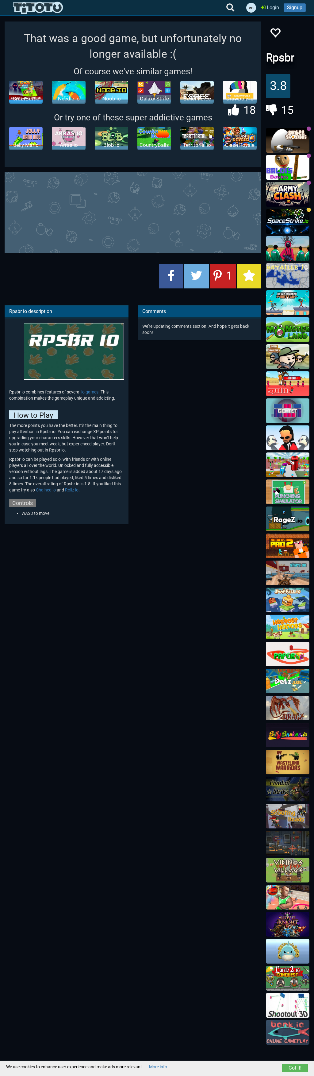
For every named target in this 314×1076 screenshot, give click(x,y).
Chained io (46, 489)
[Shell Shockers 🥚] (287, 140)
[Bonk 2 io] (287, 1032)
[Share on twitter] (196, 276)
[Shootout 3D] (287, 1005)
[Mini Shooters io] (287, 356)
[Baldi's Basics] (287, 167)
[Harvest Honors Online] (287, 627)
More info (158, 1066)
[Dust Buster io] (287, 464)
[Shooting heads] (287, 816)
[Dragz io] (287, 708)
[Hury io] (287, 951)
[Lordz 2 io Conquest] (287, 978)
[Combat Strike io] (287, 789)
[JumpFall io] (287, 600)
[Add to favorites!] (275, 34)
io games (89, 391)
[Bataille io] (287, 275)
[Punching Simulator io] (287, 491)
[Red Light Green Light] (287, 248)
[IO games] (37, 7)
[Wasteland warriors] (287, 762)
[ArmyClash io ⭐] (287, 194)
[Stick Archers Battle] (287, 302)
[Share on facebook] (171, 276)
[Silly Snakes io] (287, 735)
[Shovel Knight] (287, 924)
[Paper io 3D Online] (287, 654)
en (251, 7)
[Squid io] (287, 383)
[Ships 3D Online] (287, 573)
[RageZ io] (287, 519)
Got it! (295, 1068)
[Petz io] (287, 681)
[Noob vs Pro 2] (287, 546)
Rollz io (71, 489)
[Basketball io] (287, 897)
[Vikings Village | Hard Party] (287, 870)
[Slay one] (287, 843)
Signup (294, 7)
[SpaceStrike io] (287, 221)
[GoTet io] (287, 410)
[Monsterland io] (287, 329)
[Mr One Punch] (287, 437)
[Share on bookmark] (249, 276)
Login (272, 7)
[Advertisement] (153, 211)
